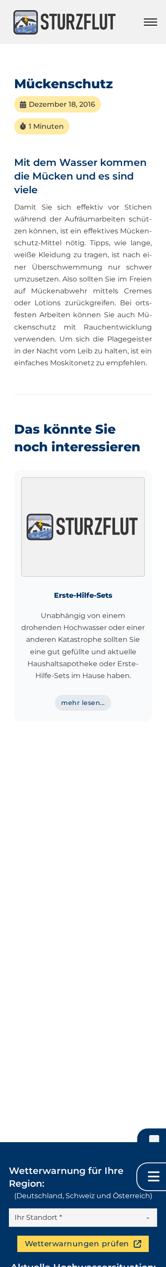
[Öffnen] (151, 1142)
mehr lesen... (83, 703)
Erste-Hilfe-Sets (83, 595)
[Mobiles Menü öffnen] (150, 22)
